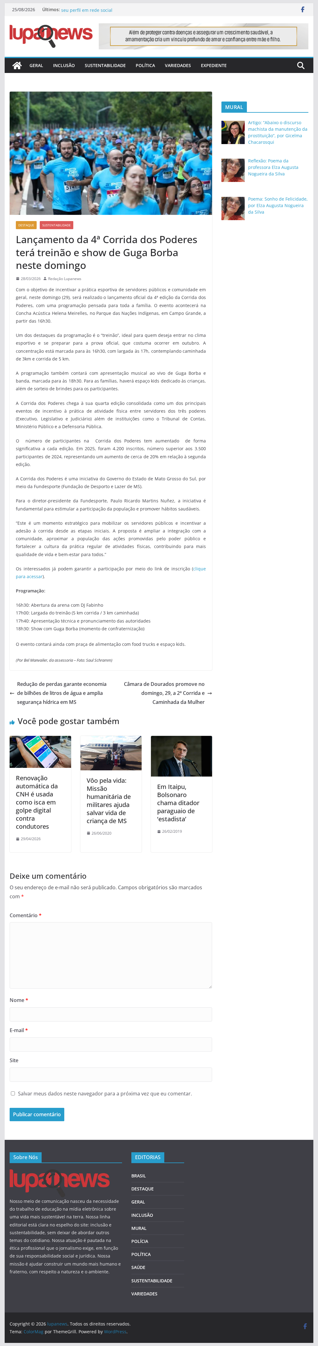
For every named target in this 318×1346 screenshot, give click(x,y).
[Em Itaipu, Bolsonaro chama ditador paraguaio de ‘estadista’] (181, 740)
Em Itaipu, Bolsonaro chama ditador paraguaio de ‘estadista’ (178, 802)
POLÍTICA (145, 65)
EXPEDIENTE (214, 65)
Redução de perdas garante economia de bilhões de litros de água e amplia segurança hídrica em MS (62, 693)
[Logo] (60, 1173)
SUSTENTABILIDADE (105, 65)
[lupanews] (17, 65)
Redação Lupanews (64, 278)
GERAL (36, 65)
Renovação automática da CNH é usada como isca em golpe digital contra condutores (37, 802)
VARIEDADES (178, 65)
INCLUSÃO (64, 65)
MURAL (139, 1228)
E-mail (19, 1030)
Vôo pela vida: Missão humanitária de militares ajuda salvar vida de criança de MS (109, 800)
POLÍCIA (139, 1241)
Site (14, 1060)
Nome (19, 1000)
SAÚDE (138, 1267)
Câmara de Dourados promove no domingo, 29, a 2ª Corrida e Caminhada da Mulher (164, 693)
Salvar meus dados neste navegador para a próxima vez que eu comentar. (105, 1093)
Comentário (26, 915)
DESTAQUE (26, 225)
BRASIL (138, 1176)
